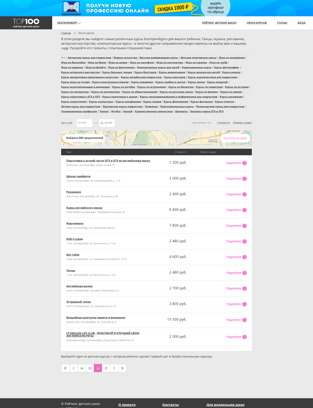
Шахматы (181, 111)
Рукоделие (73, 192)
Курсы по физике (206, 91)
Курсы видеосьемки (172, 72)
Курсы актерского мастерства (80, 72)
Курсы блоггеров (145, 72)
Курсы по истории (237, 86)
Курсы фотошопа (202, 101)
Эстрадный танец (78, 302)
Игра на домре (118, 62)
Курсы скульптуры (101, 101)
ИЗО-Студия (74, 239)
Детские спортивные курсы (198, 57)
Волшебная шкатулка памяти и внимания (95, 317)
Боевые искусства (125, 57)
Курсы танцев (152, 101)
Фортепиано (74, 223)
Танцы (70, 270)
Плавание (151, 106)
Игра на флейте (96, 67)
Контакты (170, 404)
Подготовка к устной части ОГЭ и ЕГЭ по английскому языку (108, 160)
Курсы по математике (105, 91)
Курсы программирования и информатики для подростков (178, 96)
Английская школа (79, 286)
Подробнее (233, 163)
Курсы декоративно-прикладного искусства (89, 76)
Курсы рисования (231, 96)
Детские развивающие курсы (159, 57)
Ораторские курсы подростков (122, 106)
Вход (301, 23)
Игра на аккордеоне (232, 57)
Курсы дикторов (174, 76)
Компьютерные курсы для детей (158, 67)
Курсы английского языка (84, 208)
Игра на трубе (218, 62)
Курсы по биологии (181, 86)
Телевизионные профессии (79, 111)
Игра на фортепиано (121, 67)
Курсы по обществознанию (139, 91)
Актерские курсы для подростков (89, 57)
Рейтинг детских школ (219, 23)
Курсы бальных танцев (117, 72)
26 (98, 368)
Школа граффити (78, 176)
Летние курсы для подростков (80, 106)
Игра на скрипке (196, 62)
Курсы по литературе (75, 91)
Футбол (116, 111)
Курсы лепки (196, 81)
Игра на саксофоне (142, 62)
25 (89, 368)
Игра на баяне (97, 62)
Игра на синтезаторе (169, 62)
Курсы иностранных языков (110, 81)
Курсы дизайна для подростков (141, 76)
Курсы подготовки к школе (119, 96)
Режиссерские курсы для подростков (220, 106)
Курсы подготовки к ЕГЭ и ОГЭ (80, 96)
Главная (66, 33)
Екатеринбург (67, 23)
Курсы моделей (217, 81)
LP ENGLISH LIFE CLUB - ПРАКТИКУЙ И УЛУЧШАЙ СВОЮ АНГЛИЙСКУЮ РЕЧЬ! (102, 334)
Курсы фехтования (176, 101)
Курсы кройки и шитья (171, 81)
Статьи (282, 23)
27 (106, 368)
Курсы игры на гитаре (75, 81)
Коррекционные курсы (197, 67)
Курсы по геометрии (209, 86)
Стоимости (223, 122)
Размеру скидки (242, 122)
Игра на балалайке (73, 62)
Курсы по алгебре (123, 86)
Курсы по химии (231, 91)
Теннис (104, 111)
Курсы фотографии (226, 67)
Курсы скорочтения (74, 101)
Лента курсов (257, 23)
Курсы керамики (142, 81)
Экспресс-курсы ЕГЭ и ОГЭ (207, 111)
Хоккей (127, 111)
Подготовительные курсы (177, 106)
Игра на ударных (72, 67)
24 (81, 368)
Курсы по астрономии (151, 86)
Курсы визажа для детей (204, 72)
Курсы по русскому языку (176, 91)
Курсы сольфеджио (128, 101)
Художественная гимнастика (154, 111)
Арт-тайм (72, 254)
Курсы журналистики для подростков (212, 76)
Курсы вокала (231, 72)
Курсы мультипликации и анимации (85, 86)
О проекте (127, 404)
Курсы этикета (224, 101)
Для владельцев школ (226, 404)
